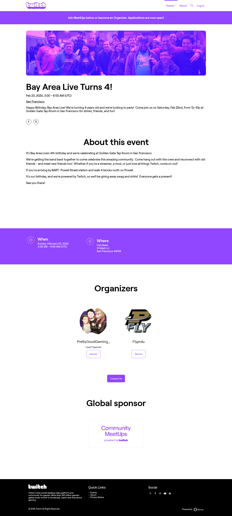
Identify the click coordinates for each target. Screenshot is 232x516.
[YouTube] (165, 493)
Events (170, 5)
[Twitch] (116, 434)
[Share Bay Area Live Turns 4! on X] (36, 121)
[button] (116, 378)
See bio (93, 354)
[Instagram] (160, 493)
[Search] (192, 5)
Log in (200, 5)
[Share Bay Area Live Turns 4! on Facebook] (28, 121)
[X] (150, 493)
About (183, 5)
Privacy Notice (97, 497)
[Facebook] (155, 493)
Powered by (187, 509)
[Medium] (169, 493)
